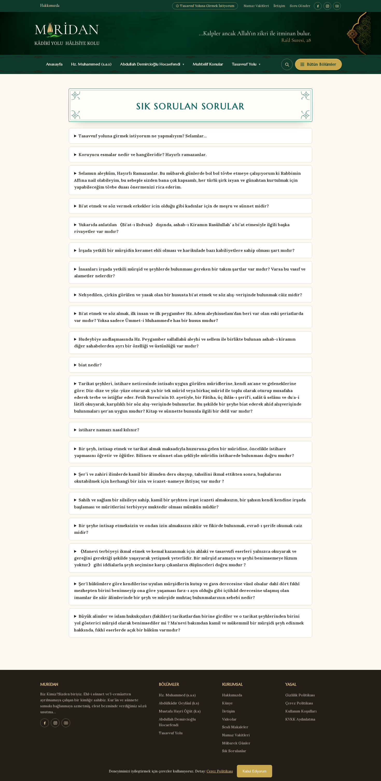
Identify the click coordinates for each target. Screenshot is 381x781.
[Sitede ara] (287, 64)
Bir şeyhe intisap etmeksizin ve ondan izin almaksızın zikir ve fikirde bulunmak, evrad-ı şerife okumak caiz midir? (188, 529)
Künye (227, 703)
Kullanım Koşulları (300, 711)
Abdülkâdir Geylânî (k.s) (179, 703)
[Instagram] (327, 6)
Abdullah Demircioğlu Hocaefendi (151, 64)
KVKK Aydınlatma (300, 719)
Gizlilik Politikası (300, 695)
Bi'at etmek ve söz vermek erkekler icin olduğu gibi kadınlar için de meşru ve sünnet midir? (174, 205)
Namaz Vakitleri (256, 6)
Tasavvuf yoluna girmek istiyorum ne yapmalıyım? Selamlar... (143, 135)
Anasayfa (53, 64)
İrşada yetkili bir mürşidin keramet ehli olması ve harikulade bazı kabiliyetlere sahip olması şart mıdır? (186, 250)
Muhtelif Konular (206, 64)
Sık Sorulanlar (234, 751)
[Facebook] (318, 6)
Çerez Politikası (299, 703)
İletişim (279, 6)
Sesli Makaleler (235, 727)
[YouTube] (337, 6)
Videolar (229, 719)
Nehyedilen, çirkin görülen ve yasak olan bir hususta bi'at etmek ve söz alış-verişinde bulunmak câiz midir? (190, 294)
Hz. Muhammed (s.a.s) (90, 64)
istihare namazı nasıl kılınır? (109, 429)
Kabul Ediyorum (254, 771)
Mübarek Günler (236, 743)
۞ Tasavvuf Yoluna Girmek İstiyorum (205, 6)
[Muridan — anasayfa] (190, 33)
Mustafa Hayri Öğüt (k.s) (180, 711)
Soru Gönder (300, 6)
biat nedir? (90, 364)
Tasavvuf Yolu (245, 64)
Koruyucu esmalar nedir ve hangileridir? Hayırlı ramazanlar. (143, 154)
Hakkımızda (49, 5)
